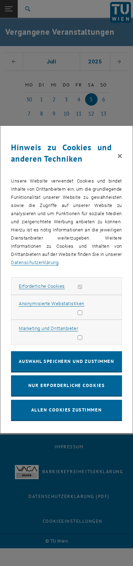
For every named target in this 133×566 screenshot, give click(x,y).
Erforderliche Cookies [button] (42, 286)
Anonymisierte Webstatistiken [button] (51, 303)
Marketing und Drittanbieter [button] (48, 328)
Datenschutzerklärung (35, 262)
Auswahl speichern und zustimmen (66, 361)
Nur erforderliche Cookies (66, 385)
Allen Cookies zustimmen (66, 410)
